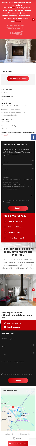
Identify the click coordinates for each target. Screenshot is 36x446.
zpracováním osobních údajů (23, 374)
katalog (18, 21)
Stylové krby (5, 135)
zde (13, 8)
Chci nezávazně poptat (18, 79)
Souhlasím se (18, 201)
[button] (33, 289)
